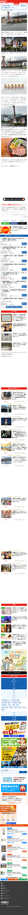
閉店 (11, 354)
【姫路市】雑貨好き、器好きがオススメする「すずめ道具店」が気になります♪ (19, 500)
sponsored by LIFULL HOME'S (18, 825)
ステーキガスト (4, 354)
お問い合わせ (4, 893)
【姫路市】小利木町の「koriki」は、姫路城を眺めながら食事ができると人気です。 (19, 407)
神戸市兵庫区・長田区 (6, 702)
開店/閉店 (16, 3)
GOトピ (2, 3)
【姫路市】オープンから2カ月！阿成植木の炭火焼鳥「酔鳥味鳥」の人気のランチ (19, 554)
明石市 (24, 707)
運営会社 (3, 885)
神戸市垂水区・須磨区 (16, 702)
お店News (22, 3)
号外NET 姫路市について (6, 898)
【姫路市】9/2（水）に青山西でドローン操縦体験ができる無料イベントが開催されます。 (19, 643)
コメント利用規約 (24, 216)
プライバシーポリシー (6, 895)
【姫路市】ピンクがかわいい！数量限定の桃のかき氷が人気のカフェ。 (19, 513)
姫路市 (3, 709)
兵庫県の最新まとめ (6, 700)
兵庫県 (11, 10)
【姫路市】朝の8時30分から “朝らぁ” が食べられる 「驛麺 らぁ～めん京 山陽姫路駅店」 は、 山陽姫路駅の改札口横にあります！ (19, 396)
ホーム (3, 883)
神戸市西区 (4, 704)
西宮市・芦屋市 (5, 707)
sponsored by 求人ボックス (18, 235)
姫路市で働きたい (9, 235)
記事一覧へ (14, 220)
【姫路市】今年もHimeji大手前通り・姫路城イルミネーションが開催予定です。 (19, 619)
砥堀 (9, 354)
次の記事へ (22, 220)
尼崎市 (11, 707)
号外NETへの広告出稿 (6, 890)
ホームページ (21, 127)
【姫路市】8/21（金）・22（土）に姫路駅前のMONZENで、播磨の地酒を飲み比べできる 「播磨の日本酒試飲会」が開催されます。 (19, 434)
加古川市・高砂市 (17, 707)
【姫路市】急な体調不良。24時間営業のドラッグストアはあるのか (19, 420)
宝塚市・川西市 (16, 704)
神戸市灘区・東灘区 (15, 700)
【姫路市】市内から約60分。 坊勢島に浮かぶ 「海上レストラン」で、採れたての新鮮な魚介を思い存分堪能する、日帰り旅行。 (19, 447)
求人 (12, 3)
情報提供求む (4, 888)
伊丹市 (9, 704)
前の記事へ (6, 220)
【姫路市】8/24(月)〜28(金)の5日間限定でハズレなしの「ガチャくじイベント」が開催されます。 (19, 627)
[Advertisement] (14, 373)
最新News (7, 3)
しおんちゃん (9, 356)
